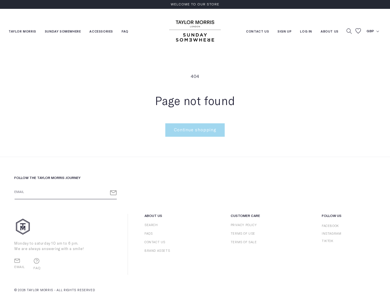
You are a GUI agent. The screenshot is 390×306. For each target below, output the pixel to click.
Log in (306, 32)
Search (151, 225)
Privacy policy (244, 225)
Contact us (257, 32)
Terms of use (243, 233)
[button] (349, 31)
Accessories (101, 32)
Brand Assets (157, 250)
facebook (330, 226)
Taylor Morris (22, 32)
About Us (330, 31)
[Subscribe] (113, 193)
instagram (331, 233)
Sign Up (285, 32)
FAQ (125, 32)
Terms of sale (244, 242)
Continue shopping (195, 130)
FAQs (148, 233)
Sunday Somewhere (63, 32)
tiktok (327, 241)
